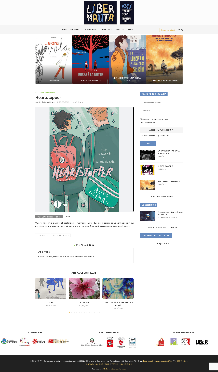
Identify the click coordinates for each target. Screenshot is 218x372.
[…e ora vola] (53, 59)
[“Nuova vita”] (84, 288)
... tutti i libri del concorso (161, 196)
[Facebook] (179, 30)
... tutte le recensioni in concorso (161, 227)
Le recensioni (168, 30)
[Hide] (50, 288)
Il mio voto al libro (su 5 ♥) (48, 217)
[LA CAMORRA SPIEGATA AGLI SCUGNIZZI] (147, 155)
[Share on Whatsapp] (87, 245)
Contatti (119, 30)
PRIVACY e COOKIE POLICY (98, 364)
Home (64, 30)
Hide (51, 302)
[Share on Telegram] (90, 245)
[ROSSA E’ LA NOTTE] (90, 59)
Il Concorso (90, 30)
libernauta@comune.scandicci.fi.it (157, 361)
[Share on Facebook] (79, 245)
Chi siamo (74, 30)
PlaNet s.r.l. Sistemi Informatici (114, 369)
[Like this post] (77, 245)
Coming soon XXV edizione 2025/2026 (170, 213)
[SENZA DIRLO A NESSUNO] (164, 59)
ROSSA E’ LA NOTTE (90, 81)
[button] (40, 59)
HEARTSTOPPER (42, 235)
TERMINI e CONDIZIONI (121, 364)
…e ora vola (53, 81)
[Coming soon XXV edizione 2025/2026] (147, 216)
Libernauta (164, 218)
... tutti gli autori (161, 243)
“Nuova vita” (84, 302)
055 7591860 (182, 361)
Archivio (106, 30)
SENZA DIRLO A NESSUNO (164, 81)
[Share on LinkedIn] (85, 245)
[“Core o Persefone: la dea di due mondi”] (118, 288)
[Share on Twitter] (82, 245)
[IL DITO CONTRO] (147, 170)
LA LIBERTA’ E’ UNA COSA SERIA (127, 79)
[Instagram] (182, 30)
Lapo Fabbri (49, 102)
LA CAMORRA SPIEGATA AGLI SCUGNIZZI (169, 152)
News (130, 30)
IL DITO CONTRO (165, 166)
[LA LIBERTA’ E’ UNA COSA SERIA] (127, 59)
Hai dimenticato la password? (154, 136)
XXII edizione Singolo (61, 235)
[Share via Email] (93, 245)
